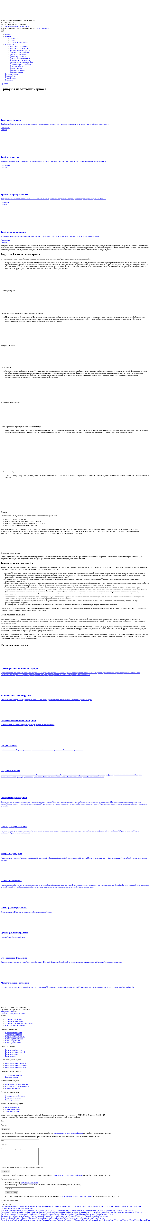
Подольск (18, 1218)
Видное (70, 1206)
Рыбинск (66, 1218)
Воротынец (110, 1206)
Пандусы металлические (23, 912)
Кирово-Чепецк (44, 1212)
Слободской (17, 1220)
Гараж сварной (10, 1056)
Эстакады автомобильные (42, 912)
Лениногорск (22, 1214)
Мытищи (82, 1214)
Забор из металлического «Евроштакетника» (104, 858)
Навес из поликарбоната (131, 885)
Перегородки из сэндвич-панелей (29, 750)
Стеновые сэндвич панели (73, 750)
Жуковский (92, 1210)
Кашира (24, 1212)
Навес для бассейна (114, 885)
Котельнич (110, 1212)
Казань (6, 1212)
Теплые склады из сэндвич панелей (14, 802)
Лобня (29, 1214)
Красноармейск (120, 1212)
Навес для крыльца (100, 885)
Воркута (103, 1206)
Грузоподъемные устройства (20, 64)
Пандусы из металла (13, 1098)
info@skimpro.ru (23, 26)
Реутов (53, 1218)
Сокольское (26, 1220)
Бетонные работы (16, 66)
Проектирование (11, 74)
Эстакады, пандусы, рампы (20, 60)
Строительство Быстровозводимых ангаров (42, 700)
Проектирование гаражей (18, 675)
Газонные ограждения (28, 858)
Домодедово (64, 1210)
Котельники (101, 1212)
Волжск (89, 1206)
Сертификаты (10, 78)
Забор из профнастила (13, 1019)
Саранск (77, 1218)
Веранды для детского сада (62, 885)
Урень (84, 1220)
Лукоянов (35, 1214)
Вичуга (75, 1206)
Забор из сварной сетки (14, 1021)
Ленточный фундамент (34, 962)
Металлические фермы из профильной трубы (117, 987)
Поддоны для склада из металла (17, 1086)
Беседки (64, 777)
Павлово (72, 1216)
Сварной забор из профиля (15, 1025)
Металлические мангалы (10, 775)
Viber (15, 1011)
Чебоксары (106, 1220)
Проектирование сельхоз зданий (59, 673)
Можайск (70, 1214)
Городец (10, 1208)
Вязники (132, 1206)
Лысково (42, 1214)
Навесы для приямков (22, 885)
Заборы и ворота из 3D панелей (76, 858)
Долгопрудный (54, 1210)
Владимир (82, 1206)
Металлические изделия (19, 48)
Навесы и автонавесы (18, 56)
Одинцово (54, 1216)
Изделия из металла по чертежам (72, 775)
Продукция (9, 44)
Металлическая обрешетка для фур (98, 775)
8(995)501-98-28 (9, 26)
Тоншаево (61, 1220)
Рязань (72, 1218)
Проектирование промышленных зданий (86, 673)
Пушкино (4, 84)
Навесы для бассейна (13, 1043)
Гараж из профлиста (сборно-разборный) (104, 831)
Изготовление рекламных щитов (48, 775)
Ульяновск (78, 1220)
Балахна (36, 1206)
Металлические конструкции (21, 46)
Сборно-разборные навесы (21, 887)
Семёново (89, 1218)
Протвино (32, 1218)
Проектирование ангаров (37, 675)
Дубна (71, 1210)
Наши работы (10, 76)
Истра (124, 1210)
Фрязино (93, 1220)
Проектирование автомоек (80, 675)
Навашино (105, 1214)
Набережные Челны (93, 1214)
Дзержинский (26, 1210)
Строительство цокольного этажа (13, 962)
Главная (8, 34)
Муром (76, 1214)
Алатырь (4, 1206)
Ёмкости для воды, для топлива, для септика (26, 777)
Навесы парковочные (57, 887)
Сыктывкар (53, 1220)
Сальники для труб (12, 1088)
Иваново (109, 1210)
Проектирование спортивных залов (14, 673)
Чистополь (118, 1220)
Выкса (126, 1206)
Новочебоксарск (37, 1216)
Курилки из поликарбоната (82, 885)
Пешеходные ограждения (10, 858)
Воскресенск (119, 1206)
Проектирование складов (37, 673)
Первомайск (94, 1216)
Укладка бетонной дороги (86, 962)
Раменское (47, 1218)
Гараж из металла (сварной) (20, 833)
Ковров (65, 1212)
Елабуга (85, 1210)
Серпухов (9, 1220)
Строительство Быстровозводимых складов (75, 700)
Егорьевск (78, 1210)
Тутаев (67, 1220)
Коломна (71, 1212)
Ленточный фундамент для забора (109, 962)
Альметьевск (22, 1206)
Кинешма (30, 1212)
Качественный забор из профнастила (50, 858)
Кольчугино (79, 1212)
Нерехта (11, 1216)
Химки (99, 1220)
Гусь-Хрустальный (20, 1208)
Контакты (9, 80)
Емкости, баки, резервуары (20, 58)
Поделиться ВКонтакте (29, 1183)
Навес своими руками (13, 1033)
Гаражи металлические (52, 777)
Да (2, 1202)
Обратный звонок (42, 28)
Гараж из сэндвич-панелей (15, 1052)
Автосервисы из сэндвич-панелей (40, 802)
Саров (83, 1218)
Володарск (96, 1206)
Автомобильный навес (13, 1035)
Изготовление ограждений (77, 777)
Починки (25, 1218)
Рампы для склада (12, 1100)
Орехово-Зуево (63, 1216)
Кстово (7, 1214)
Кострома (93, 1212)
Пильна (11, 1218)
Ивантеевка (117, 1210)
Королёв (87, 1212)
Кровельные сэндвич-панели (52, 750)
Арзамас (30, 1206)
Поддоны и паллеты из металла (122, 775)
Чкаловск (125, 1220)
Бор (55, 1206)
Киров (36, 1212)
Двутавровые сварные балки (43, 725)
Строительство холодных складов (13, 700)
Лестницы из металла (27, 775)
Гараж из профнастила (13, 1050)
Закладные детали (26, 725)
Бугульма (60, 1206)
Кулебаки (13, 1214)
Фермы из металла (12, 1107)
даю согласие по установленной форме (68, 1133)
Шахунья (143, 1220)
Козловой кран (6, 937)
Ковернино (58, 1212)
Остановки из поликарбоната (41, 885)
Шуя (148, 1220)
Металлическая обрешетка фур (21, 62)
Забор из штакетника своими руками (19, 1023)
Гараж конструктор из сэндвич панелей (16, 831)
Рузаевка (59, 1218)
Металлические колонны (10, 725)
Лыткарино (49, 1214)
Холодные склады (16, 72)
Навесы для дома (7, 885)
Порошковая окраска (17, 70)
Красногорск (130, 1212)
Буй (65, 1206)
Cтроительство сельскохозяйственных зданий (24, 804)
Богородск (50, 1206)
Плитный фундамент (51, 962)
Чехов (112, 1220)
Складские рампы (7, 912)
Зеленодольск (101, 1210)
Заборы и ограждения (18, 54)
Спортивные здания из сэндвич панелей (96, 802)
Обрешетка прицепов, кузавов (16, 1084)
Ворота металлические (95, 777)
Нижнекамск (19, 1216)
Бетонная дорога (11, 1077)
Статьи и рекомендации (19, 42)
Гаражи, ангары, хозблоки (19, 52)
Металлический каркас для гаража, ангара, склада (49, 831)
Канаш (11, 1212)
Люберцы (57, 1214)
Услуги (12, 40)
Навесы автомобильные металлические (79, 887)
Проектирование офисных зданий (114, 673)
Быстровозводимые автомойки (16, 1065)
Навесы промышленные (40, 887)
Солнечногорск (36, 1220)
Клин (52, 1212)
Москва (64, 1214)
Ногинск (46, 1216)
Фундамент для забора (13, 1075)
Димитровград (36, 1210)
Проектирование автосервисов (58, 675)
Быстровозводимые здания (20, 50)
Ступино (45, 1220)
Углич (72, 1220)
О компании (9, 36)
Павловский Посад (82, 1216)
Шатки (137, 1220)
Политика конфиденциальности (13, 1013)
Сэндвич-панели (16, 68)
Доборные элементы (8, 750)
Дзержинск (17, 1210)
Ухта (88, 1220)
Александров (12, 1206)
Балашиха (43, 1206)
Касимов (17, 1212)
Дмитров (45, 1210)
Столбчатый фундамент (68, 962)
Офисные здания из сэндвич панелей (67, 802)
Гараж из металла (11, 1054)
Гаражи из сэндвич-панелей (78, 831)
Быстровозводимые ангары (15, 1067)
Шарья (131, 1220)
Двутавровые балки (12, 1109)
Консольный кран (18, 937)
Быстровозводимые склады (15, 1063)
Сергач (95, 1218)
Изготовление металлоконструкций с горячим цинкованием (23, 987)
